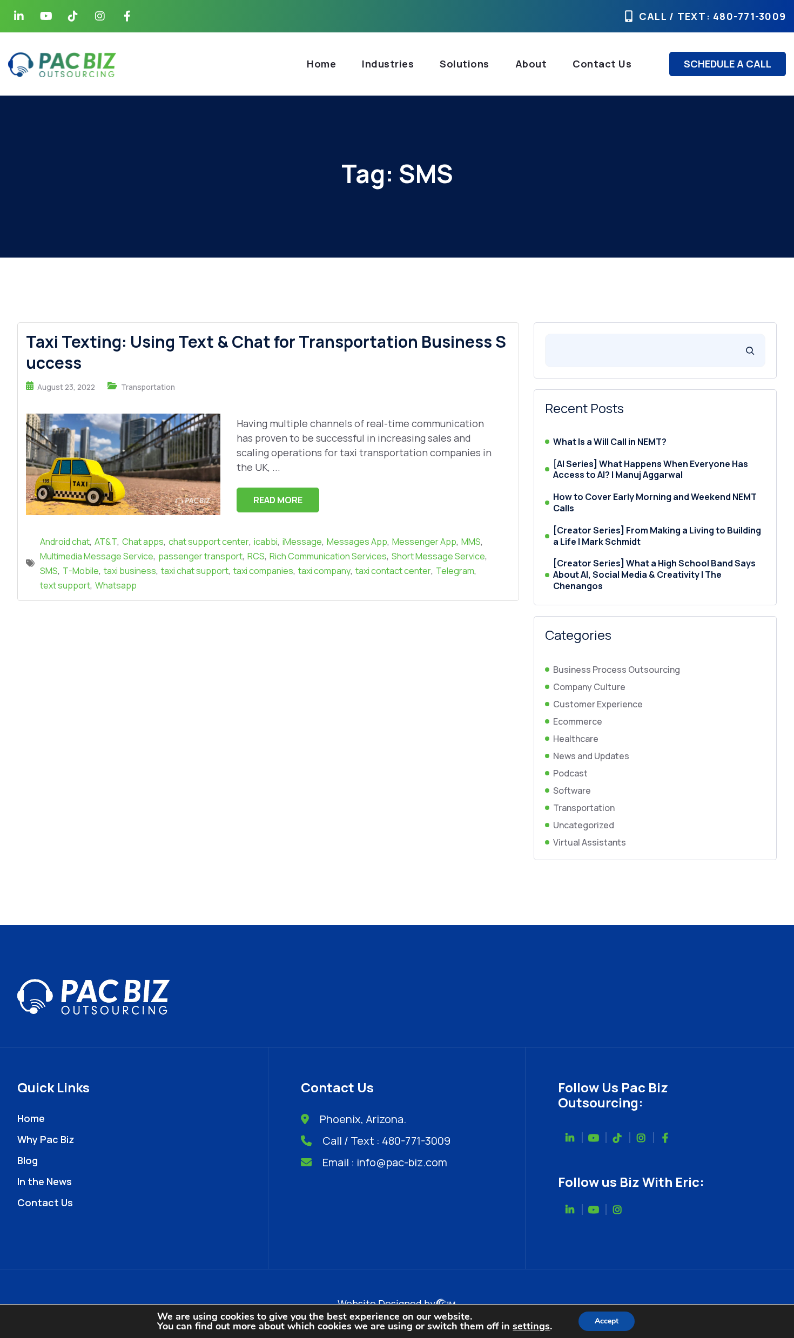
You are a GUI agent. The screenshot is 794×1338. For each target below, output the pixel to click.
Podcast (570, 773)
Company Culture (589, 687)
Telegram (455, 571)
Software (572, 790)
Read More (277, 500)
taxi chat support (194, 571)
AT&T (106, 542)
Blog (27, 1160)
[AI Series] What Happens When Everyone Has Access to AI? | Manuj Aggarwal (650, 469)
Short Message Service (438, 556)
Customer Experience (598, 704)
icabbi (266, 542)
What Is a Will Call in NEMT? (610, 442)
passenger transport (200, 556)
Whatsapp (116, 585)
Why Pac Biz (46, 1139)
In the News (44, 1181)
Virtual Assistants (589, 842)
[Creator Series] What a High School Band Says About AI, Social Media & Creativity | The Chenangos (654, 574)
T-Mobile (81, 571)
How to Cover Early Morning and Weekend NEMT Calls (655, 502)
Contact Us (602, 63)
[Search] (750, 350)
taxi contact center (393, 571)
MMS (471, 542)
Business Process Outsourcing (616, 669)
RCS (256, 556)
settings (531, 1326)
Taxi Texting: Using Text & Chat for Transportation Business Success (266, 352)
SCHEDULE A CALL (727, 63)
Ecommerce (577, 721)
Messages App (357, 542)
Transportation (148, 387)
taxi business (130, 571)
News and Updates (591, 756)
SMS (49, 571)
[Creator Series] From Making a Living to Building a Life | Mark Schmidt (657, 536)
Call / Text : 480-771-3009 (386, 1140)
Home (321, 63)
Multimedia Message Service (96, 556)
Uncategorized (583, 825)
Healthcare (575, 739)
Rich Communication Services (328, 556)
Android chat (65, 542)
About (531, 63)
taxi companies (263, 571)
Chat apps (143, 542)
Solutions (464, 63)
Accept (606, 1321)
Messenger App (424, 542)
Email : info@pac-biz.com (384, 1162)
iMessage (302, 542)
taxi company (324, 571)
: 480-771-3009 (746, 16)
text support (65, 585)
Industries (388, 63)
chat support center (209, 542)
